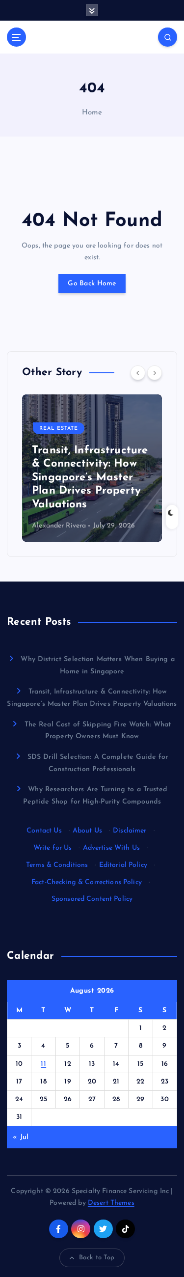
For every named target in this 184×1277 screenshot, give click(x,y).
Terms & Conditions (57, 865)
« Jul (20, 1137)
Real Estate (58, 428)
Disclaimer (129, 830)
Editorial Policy (123, 865)
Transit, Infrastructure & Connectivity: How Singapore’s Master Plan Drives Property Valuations (90, 477)
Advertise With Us (111, 848)
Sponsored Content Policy (92, 899)
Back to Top (97, 1257)
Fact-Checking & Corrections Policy (86, 882)
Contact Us (43, 830)
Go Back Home (92, 283)
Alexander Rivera (59, 525)
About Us (87, 830)
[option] (92, 468)
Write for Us (52, 848)
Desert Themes (111, 1203)
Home (92, 112)
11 (43, 1064)
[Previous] (138, 372)
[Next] (154, 372)
